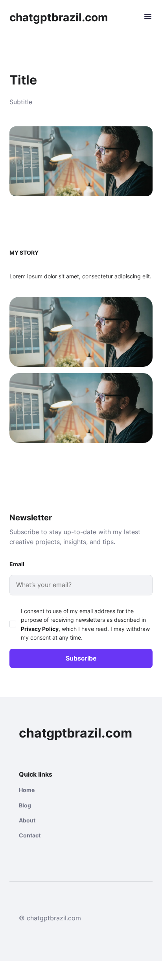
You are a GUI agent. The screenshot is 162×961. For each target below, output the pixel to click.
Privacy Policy (40, 628)
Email (16, 564)
